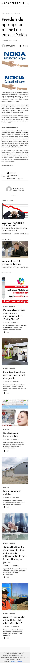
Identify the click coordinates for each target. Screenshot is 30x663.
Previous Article (8, 200)
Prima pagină (6, 13)
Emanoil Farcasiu (10, 45)
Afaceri (5, 306)
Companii (17, 13)
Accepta (19, 661)
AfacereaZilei (15, 3)
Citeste (12, 661)
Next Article (6, 239)
